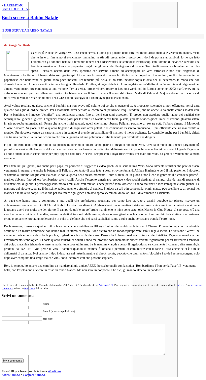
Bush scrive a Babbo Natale (30, 17)
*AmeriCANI (106, 284)
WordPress (54, 371)
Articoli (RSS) (11, 375)
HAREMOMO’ (14, 5)
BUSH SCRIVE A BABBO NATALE (27, 30)
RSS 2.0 (180, 284)
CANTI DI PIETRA (15, 9)
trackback (29, 288)
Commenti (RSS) (34, 375)
